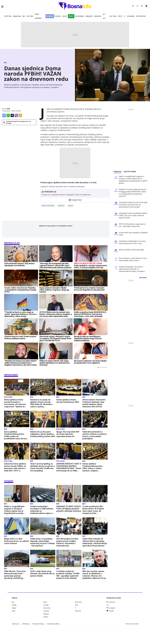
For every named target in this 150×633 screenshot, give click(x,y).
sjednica (61, 205)
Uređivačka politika (53, 624)
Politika (30, 16)
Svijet (64, 16)
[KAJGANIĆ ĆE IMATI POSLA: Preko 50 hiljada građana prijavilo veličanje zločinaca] (69, 493)
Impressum (15, 624)
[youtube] (146, 6)
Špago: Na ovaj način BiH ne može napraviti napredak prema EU (67, 434)
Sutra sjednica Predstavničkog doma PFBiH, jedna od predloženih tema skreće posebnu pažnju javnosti (15, 435)
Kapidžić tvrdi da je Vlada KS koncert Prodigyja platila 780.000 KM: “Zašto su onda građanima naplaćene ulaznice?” (132, 192)
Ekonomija (79, 16)
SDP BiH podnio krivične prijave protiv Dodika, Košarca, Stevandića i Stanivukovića (67, 542)
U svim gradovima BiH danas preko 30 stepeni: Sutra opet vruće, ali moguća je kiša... (93, 509)
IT (125, 16)
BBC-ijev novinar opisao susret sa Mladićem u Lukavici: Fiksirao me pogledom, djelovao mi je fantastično (94, 574)
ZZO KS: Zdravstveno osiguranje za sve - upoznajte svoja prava (132, 225)
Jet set (104, 16)
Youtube (111, 611)
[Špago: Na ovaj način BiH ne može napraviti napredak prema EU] (69, 419)
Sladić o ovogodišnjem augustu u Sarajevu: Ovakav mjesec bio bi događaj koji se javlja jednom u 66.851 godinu (15, 509)
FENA (8, 109)
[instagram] (141, 6)
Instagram (111, 608)
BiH (23, 16)
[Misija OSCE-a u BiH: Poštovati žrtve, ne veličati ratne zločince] (16, 526)
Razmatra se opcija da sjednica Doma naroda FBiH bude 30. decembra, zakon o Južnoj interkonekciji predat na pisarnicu (41, 403)
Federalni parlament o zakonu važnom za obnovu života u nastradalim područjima (94, 435)
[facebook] (132, 6)
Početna (7, 16)
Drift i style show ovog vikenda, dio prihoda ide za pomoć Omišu (42, 573)
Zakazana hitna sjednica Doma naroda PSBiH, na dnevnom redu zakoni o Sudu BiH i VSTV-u (15, 467)
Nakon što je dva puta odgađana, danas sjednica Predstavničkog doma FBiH (42, 434)
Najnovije (17, 16)
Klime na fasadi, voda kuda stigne (131, 250)
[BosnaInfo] (75, 6)
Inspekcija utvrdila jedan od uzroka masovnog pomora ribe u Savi (132, 242)
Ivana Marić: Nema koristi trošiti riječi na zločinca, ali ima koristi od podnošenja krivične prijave (133, 204)
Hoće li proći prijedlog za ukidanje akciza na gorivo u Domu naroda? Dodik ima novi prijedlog (42, 467)
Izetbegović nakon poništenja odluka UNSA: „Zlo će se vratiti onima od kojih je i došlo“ (133, 215)
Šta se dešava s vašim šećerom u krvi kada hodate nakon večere (133, 259)
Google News (76, 200)
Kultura (112, 16)
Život (120, 16)
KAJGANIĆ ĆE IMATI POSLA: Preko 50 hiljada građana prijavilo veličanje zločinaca (68, 508)
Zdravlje (49, 16)
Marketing (25, 624)
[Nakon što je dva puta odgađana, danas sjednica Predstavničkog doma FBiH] (42, 419)
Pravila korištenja (38, 624)
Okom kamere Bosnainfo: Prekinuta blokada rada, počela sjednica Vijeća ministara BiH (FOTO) (94, 403)
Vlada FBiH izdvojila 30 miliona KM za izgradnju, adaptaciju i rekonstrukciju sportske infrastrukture (94, 542)
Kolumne (130, 16)
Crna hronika (38, 16)
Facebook (111, 602)
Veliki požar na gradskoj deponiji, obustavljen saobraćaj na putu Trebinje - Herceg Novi (42, 542)
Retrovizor (141, 16)
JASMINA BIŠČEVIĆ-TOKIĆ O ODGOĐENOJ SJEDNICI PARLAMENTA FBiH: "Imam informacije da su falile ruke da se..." (68, 467)
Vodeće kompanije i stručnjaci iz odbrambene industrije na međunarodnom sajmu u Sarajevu (41, 509)
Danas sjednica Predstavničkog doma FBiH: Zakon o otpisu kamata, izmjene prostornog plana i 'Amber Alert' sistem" (94, 467)
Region (58, 16)
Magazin (97, 16)
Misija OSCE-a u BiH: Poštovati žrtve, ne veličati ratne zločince (16, 541)
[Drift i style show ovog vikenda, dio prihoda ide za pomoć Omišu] (42, 558)
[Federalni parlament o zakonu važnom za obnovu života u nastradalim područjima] (95, 419)
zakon (71, 205)
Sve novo (143, 277)
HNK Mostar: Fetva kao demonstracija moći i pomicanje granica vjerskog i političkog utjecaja (15, 574)
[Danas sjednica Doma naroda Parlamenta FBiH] (69, 387)
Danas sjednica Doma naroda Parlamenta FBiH (67, 401)
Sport (71, 16)
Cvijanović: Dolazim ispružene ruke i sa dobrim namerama (62, 186)
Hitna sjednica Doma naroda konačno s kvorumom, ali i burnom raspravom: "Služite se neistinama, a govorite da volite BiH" (16, 403)
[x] (137, 6)
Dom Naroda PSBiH (48, 205)
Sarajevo (89, 16)
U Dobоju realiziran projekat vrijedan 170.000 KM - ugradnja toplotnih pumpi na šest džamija (67, 574)
